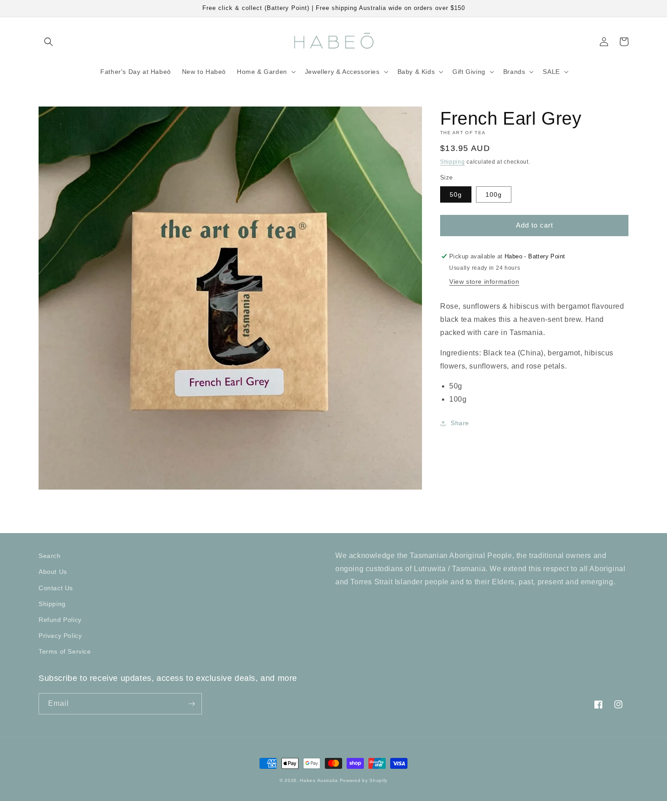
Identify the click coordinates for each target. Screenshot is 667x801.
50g (456, 194)
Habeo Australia (319, 780)
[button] (49, 42)
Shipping (452, 162)
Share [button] (460, 423)
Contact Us (56, 588)
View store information (484, 282)
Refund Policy (60, 619)
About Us (53, 571)
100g (494, 194)
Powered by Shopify (364, 780)
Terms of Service (65, 651)
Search (50, 555)
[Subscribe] (191, 703)
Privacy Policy (60, 635)
